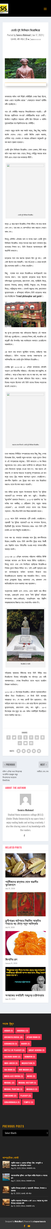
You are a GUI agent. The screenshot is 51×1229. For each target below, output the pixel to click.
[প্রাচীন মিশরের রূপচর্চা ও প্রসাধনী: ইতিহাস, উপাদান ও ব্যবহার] (6, 1189)
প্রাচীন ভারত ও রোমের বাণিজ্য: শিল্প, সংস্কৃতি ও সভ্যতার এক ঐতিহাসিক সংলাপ (27, 1164)
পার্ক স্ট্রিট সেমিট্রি (24, 96)
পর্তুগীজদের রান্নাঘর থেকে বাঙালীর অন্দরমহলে (21, 883)
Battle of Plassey (14, 1050)
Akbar (8, 1030)
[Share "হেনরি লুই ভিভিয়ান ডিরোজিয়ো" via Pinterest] (31, 737)
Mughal (9, 1082)
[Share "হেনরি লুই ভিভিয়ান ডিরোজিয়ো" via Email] (25, 743)
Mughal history (27, 1082)
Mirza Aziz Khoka (13, 1076)
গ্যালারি (13, 39)
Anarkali (22, 1030)
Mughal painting (13, 1089)
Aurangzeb (10, 1043)
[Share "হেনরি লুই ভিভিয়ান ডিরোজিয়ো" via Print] (31, 743)
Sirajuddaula (12, 1102)
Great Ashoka (36, 1050)
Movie (31, 1076)
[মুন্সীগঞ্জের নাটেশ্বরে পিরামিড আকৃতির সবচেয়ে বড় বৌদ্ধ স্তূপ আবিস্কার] (25, 904)
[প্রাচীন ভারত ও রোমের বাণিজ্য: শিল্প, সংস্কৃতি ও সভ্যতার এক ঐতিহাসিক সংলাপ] (6, 1164)
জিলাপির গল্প (11, 959)
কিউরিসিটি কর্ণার (31, 1168)
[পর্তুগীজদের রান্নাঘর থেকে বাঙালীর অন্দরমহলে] (25, 865)
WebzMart (19, 1221)
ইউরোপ (36, 119)
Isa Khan (9, 1069)
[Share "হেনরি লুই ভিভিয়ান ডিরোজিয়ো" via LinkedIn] (37, 737)
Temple (28, 1102)
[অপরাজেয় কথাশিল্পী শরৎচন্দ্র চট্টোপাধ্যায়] (25, 979)
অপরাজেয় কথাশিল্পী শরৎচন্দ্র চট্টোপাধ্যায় (24, 995)
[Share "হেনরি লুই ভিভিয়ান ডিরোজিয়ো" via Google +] (20, 737)
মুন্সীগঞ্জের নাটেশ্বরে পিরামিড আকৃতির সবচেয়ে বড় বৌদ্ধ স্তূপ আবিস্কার (23, 922)
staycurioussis (39, 1221)
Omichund (10, 1095)
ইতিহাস (24, 1168)
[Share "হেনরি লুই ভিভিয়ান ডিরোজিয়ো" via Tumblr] (25, 737)
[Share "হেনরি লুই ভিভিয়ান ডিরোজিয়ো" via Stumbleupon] (20, 743)
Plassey (25, 1095)
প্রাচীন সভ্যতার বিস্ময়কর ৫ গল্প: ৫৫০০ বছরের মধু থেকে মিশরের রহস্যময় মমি (29, 1201)
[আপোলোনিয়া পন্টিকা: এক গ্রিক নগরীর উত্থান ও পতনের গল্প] (6, 1177)
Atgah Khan (33, 1037)
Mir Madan (25, 1069)
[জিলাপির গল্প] (25, 943)
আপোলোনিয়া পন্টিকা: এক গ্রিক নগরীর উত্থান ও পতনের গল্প (29, 1176)
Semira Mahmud (23, 35)
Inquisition (28, 1063)
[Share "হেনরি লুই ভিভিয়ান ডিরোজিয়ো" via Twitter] (14, 737)
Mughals (31, 1089)
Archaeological (13, 1037)
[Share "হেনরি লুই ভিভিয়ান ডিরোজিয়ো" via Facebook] (8, 737)
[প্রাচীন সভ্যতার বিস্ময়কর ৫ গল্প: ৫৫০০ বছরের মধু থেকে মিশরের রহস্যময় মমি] (6, 1202)
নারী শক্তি (20, 39)
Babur (25, 1043)
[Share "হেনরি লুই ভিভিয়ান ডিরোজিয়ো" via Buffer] (42, 737)
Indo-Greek (10, 1063)
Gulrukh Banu (12, 1056)
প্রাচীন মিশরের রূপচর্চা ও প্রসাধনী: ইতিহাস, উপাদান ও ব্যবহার (28, 1189)
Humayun (30, 1056)
